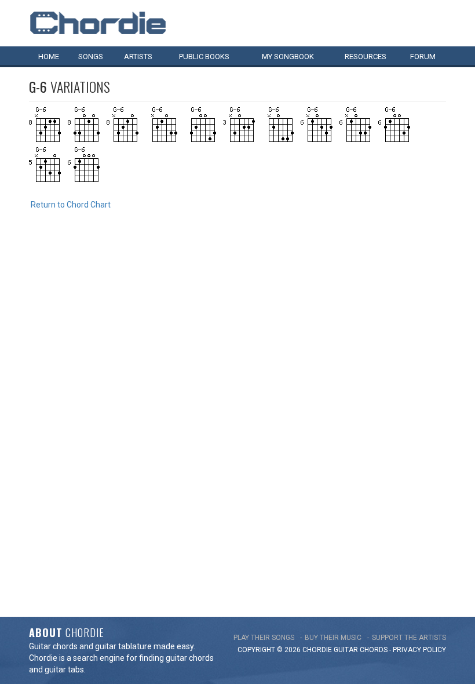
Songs (90, 56)
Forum (423, 56)
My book (288, 56)
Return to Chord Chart (71, 204)
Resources (365, 56)
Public (204, 56)
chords (374, 650)
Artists (138, 56)
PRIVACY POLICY (419, 650)
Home (48, 56)
